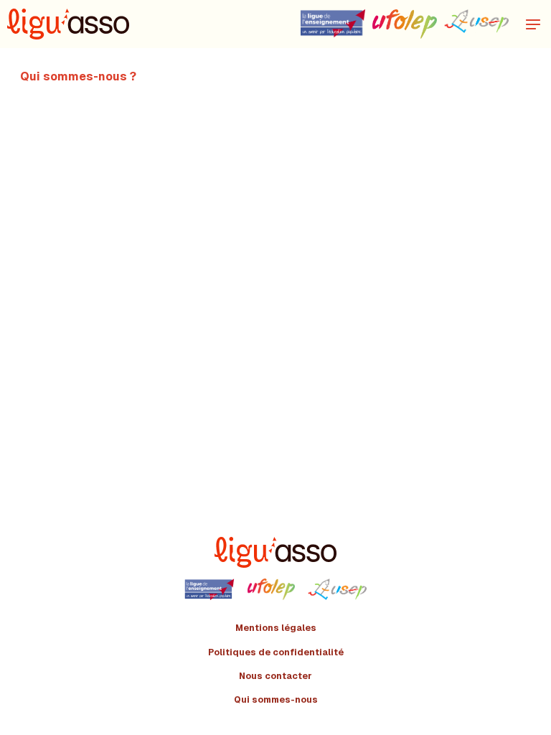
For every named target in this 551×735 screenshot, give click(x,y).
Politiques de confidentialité (276, 652)
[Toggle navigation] (533, 24)
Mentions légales (275, 628)
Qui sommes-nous (276, 700)
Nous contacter (275, 676)
